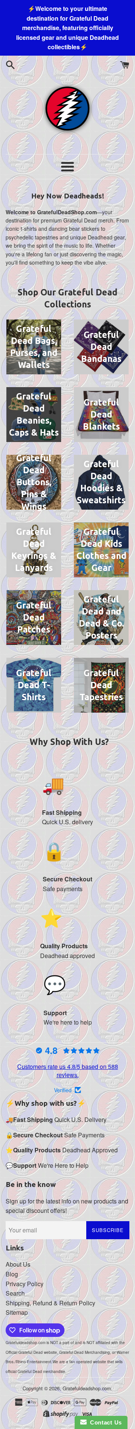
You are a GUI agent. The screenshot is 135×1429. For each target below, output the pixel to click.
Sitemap (17, 1312)
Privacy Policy (25, 1283)
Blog (12, 1274)
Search (15, 1293)
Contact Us (104, 1422)
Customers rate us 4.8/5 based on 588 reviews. (67, 1070)
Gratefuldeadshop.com (87, 1388)
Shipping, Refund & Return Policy (50, 1303)
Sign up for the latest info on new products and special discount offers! (67, 1206)
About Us (18, 1264)
